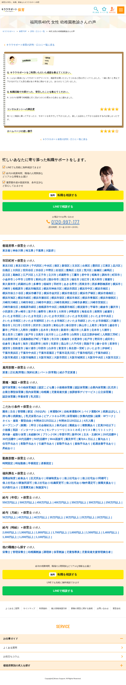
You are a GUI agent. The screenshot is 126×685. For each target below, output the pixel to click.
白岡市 (75, 334)
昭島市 (96, 274)
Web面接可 (56, 439)
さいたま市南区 (55, 320)
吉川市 (50, 334)
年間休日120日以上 (70, 420)
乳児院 (35, 396)
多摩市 (37, 284)
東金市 (17, 343)
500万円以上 (27, 502)
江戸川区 (28, 274)
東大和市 (97, 279)
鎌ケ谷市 (102, 343)
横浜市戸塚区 (88, 293)
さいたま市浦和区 (33, 320)
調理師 (47, 552)
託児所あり (37, 478)
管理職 (21, 411)
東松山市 (58, 325)
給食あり (23, 478)
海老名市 (87, 311)
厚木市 (52, 311)
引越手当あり (46, 443)
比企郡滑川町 (10, 339)
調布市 (106, 274)
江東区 (106, 265)
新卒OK (76, 434)
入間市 (24, 329)
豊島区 (70, 270)
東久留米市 (9, 284)
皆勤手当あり (64, 443)
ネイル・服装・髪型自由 (16, 420)
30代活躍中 (9, 439)
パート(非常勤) (48, 372)
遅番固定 (46, 463)
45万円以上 (25, 517)
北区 (79, 270)
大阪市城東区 (77, 357)
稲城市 (47, 284)
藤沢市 (114, 307)
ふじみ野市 (62, 334)
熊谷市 (6, 325)
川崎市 (6, 288)
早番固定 (33, 463)
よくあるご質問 (12, 608)
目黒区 (6, 270)
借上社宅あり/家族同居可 (17, 482)
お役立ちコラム (11, 656)
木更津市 (77, 339)
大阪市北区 (112, 357)
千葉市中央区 (28, 352)
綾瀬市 (108, 311)
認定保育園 (9, 396)
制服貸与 (41, 487)
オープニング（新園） (15, 425)
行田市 (27, 325)
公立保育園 (104, 392)
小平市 (19, 279)
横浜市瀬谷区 (41, 297)
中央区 (48, 265)
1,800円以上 (43, 532)
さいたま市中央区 (100, 316)
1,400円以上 (110, 532)
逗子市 (32, 311)
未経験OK (34, 434)
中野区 (50, 270)
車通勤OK (56, 411)
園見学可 (70, 439)
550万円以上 (9, 502)
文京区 (76, 265)
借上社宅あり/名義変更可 (49, 482)
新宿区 (66, 265)
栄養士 (6, 552)
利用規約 (43, 608)
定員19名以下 (106, 425)
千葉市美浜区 (10, 352)
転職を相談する (63, 195)
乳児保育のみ (34, 416)
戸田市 (14, 329)
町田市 (116, 274)
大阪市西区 (60, 357)
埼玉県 (29, 250)
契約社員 (32, 372)
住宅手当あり (10, 443)
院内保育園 (32, 392)
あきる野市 (70, 284)
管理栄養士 (19, 552)
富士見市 (7, 334)
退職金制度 (9, 478)
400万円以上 (61, 502)
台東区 (86, 265)
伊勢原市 (74, 311)
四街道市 (18, 348)
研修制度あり (54, 478)
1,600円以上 (76, 532)
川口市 (17, 325)
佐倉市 (6, 343)
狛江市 (85, 279)
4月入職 (88, 420)
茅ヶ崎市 (20, 311)
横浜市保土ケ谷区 (12, 293)
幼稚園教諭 (34, 552)
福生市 (75, 279)
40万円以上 (40, 517)
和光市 (55, 329)
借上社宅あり (72, 478)
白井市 (52, 348)
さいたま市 (93, 348)
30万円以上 (72, 517)
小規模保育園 (64, 387)
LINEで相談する (63, 206)
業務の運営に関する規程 (82, 608)
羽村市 (58, 284)
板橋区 (98, 270)
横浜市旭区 (9, 297)
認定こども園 (46, 387)
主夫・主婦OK (92, 434)
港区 (57, 265)
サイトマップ (29, 608)
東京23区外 (22, 265)
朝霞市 (34, 329)
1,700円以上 (60, 532)
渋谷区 (39, 270)
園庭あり (74, 425)
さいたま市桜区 (11, 320)
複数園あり (88, 425)
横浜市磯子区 (34, 293)
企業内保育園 (98, 387)
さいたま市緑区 (76, 320)
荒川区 (88, 270)
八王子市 (41, 274)
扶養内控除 (86, 416)
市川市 (55, 339)
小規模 (6, 429)
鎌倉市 (104, 307)
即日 (33, 425)
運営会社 (117, 608)
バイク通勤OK (91, 411)
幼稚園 (45, 392)
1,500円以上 (93, 532)
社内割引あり (10, 487)
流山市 (65, 343)
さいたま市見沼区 (77, 316)
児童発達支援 (59, 392)
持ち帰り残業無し (12, 416)
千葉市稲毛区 (85, 352)
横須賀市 (82, 307)
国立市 (65, 279)
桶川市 (75, 329)
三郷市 (19, 334)
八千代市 (76, 343)
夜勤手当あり (28, 443)
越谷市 (113, 325)
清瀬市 (108, 279)
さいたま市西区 (11, 316)
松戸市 (88, 339)
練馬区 (108, 270)
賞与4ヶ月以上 (86, 439)
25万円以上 (88, 517)
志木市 (44, 329)
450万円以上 (44, 502)
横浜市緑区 (24, 297)
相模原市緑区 (28, 307)
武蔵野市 (64, 274)
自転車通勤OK (72, 411)
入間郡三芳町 (110, 334)
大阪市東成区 (10, 357)
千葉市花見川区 (66, 352)
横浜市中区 (86, 288)
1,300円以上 (9, 537)
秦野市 (42, 311)
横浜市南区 (101, 288)
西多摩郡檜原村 (101, 284)
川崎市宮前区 (98, 302)
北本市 (95, 329)
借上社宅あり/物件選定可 (81, 482)
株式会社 (62, 425)
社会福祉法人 (46, 425)
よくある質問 (10, 647)
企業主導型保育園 (12, 392)
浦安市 (6, 348)
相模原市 (18, 288)
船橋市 (65, 339)
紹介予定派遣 (67, 372)
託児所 (112, 387)
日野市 (29, 279)
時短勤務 (20, 463)
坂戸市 (29, 334)
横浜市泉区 (73, 297)
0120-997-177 (65, 221)
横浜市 (117, 284)
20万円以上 (103, 517)
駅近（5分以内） (38, 411)
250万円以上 (113, 502)
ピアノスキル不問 (54, 416)
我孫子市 (89, 343)
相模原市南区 (67, 307)
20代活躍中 (109, 434)
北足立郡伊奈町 (91, 334)
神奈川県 (18, 250)
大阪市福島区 (28, 357)
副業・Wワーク (104, 416)
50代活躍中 (40, 439)
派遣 (5, 372)
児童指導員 (73, 552)
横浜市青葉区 (90, 297)
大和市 (62, 311)
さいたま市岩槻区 (98, 320)
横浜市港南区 (106, 293)
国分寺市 (53, 279)
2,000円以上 (9, 532)
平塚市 (94, 307)
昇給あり (7, 448)
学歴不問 (64, 434)
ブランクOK (49, 434)
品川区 (117, 265)
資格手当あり (82, 443)
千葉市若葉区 (46, 352)
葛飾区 (17, 274)
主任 (12, 411)
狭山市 (83, 325)
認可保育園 (9, 387)
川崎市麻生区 (10, 307)
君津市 (113, 343)
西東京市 (84, 284)
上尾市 (93, 325)
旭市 (25, 343)
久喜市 (85, 329)
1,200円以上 (26, 537)
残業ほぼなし (110, 411)
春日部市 (71, 325)
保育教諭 (59, 552)
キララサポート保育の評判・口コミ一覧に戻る (30, 44)
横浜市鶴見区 (33, 288)
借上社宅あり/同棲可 (94, 478)
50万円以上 (9, 517)
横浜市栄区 (57, 297)
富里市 (62, 348)
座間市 (98, 311)
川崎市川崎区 (10, 302)
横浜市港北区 (70, 293)
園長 (5, 411)
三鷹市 (75, 274)
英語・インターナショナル (28, 429)
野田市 (99, 339)
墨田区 (96, 265)
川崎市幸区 (27, 302)
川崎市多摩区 (80, 302)
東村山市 (41, 279)
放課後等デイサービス (82, 392)
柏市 (45, 343)
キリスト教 (89, 429)
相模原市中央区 (48, 307)
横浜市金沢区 (52, 293)
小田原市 (7, 311)
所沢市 (37, 325)
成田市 (109, 339)
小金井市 (7, 279)
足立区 (6, 274)
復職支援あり (106, 482)
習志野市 (35, 343)
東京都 (6, 250)
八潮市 (105, 329)
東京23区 (7, 265)
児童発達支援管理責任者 (96, 552)
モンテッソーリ (55, 429)
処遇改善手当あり (103, 443)
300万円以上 (96, 502)
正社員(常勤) (17, 372)
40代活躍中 (25, 439)
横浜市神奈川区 (52, 288)
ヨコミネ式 (73, 429)
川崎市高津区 (62, 302)
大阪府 (50, 250)
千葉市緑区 (101, 352)
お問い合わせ (103, 608)
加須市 (47, 325)
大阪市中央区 (95, 357)
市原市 (55, 343)
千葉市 (45, 339)
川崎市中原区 (44, 302)
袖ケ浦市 (30, 348)
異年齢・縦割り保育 (14, 434)
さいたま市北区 (32, 316)
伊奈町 (106, 348)
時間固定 (7, 463)
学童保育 (23, 396)
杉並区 (60, 270)
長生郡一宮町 (76, 348)
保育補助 (72, 416)
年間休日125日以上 (45, 420)
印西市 (42, 348)
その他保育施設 (27, 387)
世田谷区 (28, 270)
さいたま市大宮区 (54, 316)
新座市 (65, 329)
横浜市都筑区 (108, 297)
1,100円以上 (43, 537)
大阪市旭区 (45, 357)
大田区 (17, 270)
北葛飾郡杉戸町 (30, 339)
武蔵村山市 (24, 284)
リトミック (104, 429)
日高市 (39, 334)
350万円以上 (78, 502)
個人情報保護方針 (59, 608)
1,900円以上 (26, 532)
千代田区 (36, 265)
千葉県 (39, 250)
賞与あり (103, 439)
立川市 (52, 274)
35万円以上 (56, 517)
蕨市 (5, 329)
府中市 (85, 274)
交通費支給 (27, 487)
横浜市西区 (70, 288)
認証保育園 (81, 387)
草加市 (103, 325)
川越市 (115, 320)
